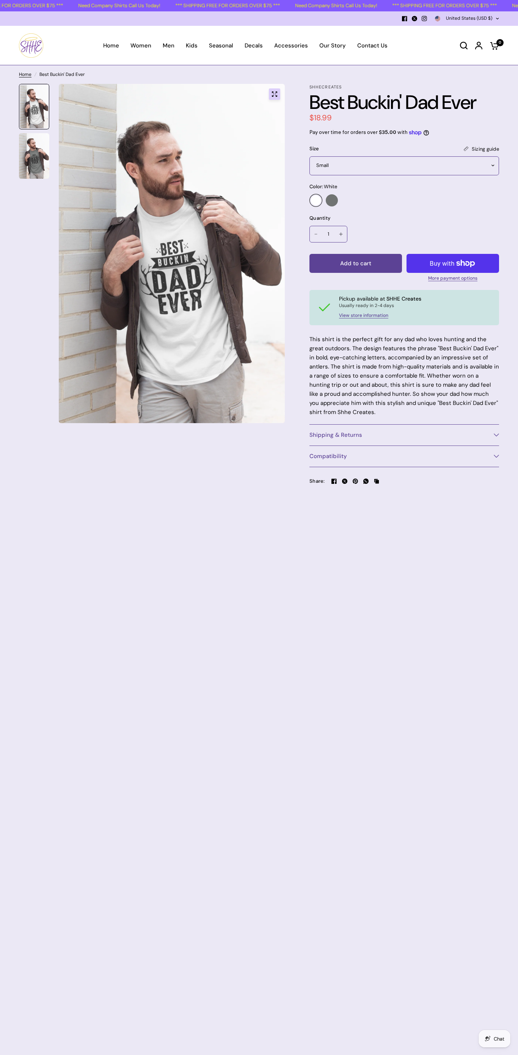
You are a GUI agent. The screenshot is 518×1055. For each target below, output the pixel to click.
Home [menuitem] (111, 45)
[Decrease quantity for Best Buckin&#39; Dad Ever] (316, 234)
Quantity (319, 218)
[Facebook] (405, 19)
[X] (414, 19)
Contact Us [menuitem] (372, 45)
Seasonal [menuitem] (221, 45)
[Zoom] (274, 94)
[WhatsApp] (365, 481)
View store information (363, 315)
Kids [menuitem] (192, 45)
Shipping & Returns (335, 435)
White (316, 200)
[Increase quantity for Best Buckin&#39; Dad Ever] (341, 234)
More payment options (452, 278)
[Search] (463, 45)
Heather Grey (332, 200)
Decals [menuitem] (254, 45)
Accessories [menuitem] (291, 45)
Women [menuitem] (140, 45)
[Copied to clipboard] (376, 481)
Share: (317, 481)
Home (25, 74)
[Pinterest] (355, 481)
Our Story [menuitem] (332, 45)
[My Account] (478, 45)
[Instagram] (424, 19)
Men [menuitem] (168, 45)
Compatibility (328, 456)
